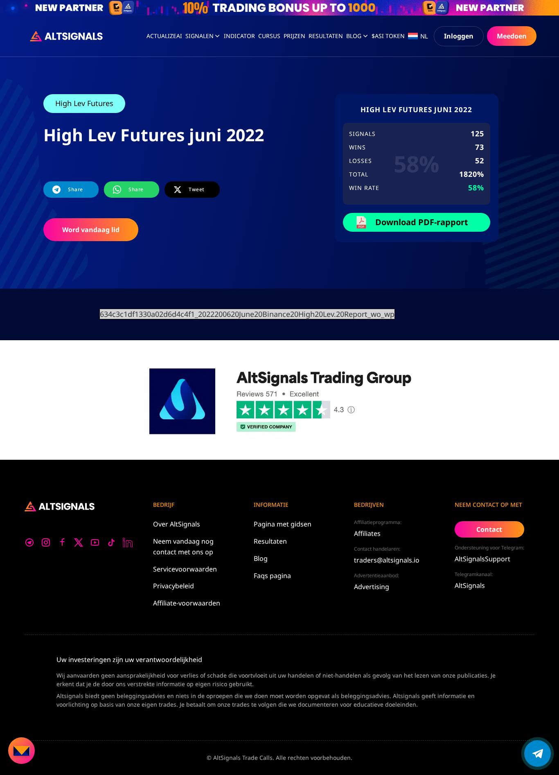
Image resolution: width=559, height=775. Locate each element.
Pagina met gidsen (282, 524)
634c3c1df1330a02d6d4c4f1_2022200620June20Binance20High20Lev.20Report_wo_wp (247, 314)
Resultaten (270, 541)
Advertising (371, 586)
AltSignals (470, 585)
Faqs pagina (272, 575)
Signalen (199, 36)
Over (176, 524)
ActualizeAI (164, 36)
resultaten (326, 36)
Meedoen (512, 36)
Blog (353, 36)
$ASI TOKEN (388, 36)
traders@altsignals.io (386, 560)
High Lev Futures (84, 103)
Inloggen (458, 36)
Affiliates (367, 533)
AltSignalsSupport (482, 558)
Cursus (269, 36)
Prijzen (294, 36)
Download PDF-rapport (421, 222)
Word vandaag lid (90, 229)
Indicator (239, 36)
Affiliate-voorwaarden (186, 603)
